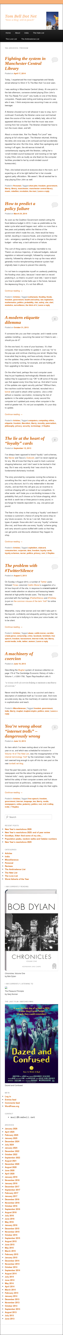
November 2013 (12, 1302)
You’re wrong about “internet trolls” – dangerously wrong (23, 731)
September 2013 (12, 1309)
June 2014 (9, 1280)
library (14, 188)
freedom (42, 185)
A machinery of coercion (19, 656)
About (17, 32)
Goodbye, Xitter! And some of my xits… (24, 835)
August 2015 (11, 1241)
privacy (18, 426)
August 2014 (11, 1273)
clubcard (42, 547)
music (7, 191)
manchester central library (41, 188)
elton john (33, 185)
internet (19, 801)
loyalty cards (46, 550)
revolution (24, 191)
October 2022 (11, 1154)
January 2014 (11, 1296)
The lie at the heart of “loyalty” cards (24, 441)
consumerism (11, 550)
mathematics (10, 302)
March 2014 (10, 1289)
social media (10, 641)
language (28, 801)
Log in (8, 1096)
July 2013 (9, 1315)
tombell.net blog (16, 763)
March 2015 (10, 1250)
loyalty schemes (12, 553)
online (19, 804)
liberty (7, 188)
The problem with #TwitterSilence (21, 568)
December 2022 (12, 1151)
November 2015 (12, 1231)
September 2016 (12, 1209)
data (29, 550)
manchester (23, 188)
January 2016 (11, 1225)
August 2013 (11, 1312)
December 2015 (12, 1228)
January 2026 (11, 1128)
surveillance (19, 305)
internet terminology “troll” (16, 756)
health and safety (32, 299)
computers (33, 420)
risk (36, 302)
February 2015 (11, 1254)
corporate (22, 550)
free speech (33, 798)
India (26, 32)
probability (29, 302)
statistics (9, 305)
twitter (25, 641)
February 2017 (11, 1192)
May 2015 (9, 1247)
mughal (19, 711)
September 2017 (12, 1189)
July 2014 (9, 1276)
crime (30, 635)
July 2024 (9, 1144)
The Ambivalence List (30, 39)
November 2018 (12, 1180)
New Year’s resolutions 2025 (18, 841)
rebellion (15, 191)
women (32, 641)
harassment (25, 638)
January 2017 (11, 1196)
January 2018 (11, 1183)
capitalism (32, 547)
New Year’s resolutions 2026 (18, 829)
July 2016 (9, 1215)
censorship (22, 635)
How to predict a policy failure (20, 206)
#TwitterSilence (36, 597)
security (26, 426)
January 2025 (11, 1138)
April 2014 (9, 1286)
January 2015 (11, 1257)
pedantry (26, 804)
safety (41, 302)
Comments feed (12, 1102)
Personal (17, 185)
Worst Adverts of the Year (17, 879)
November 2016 (12, 1202)
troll (44, 804)
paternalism (51, 423)
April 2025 (9, 1131)
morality (41, 423)
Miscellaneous (19, 708)
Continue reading (13, 290)
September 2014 (12, 1270)
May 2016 (9, 1221)
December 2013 (12, 1299)
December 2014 (12, 1260)
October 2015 (11, 1234)
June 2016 (9, 1218)
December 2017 (12, 1186)
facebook (37, 635)
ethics (51, 420)
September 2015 (12, 1238)
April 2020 (9, 1173)
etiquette (9, 423)
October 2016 (11, 1205)
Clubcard (30, 457)
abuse (30, 633)
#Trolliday (52, 597)
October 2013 (11, 1305)
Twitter (43, 581)
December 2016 (12, 1199)
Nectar (11, 457)
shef (51, 302)
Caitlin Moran (34, 584)
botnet (7, 391)
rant (43, 553)
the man (32, 191)
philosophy (9, 426)
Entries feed (10, 1099)
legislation (48, 299)
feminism (47, 635)
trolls (19, 641)
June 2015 (9, 1244)
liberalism (26, 423)
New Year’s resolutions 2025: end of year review (27, 832)
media (45, 801)
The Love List (11, 39)
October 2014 (11, 1267)
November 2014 (12, 1263)
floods (49, 296)
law (42, 299)
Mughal (21, 669)
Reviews (9, 866)
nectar (23, 553)
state (47, 711)
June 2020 (9, 1170)
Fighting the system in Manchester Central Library (25, 63)
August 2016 (11, 1212)
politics (20, 302)
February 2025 (11, 1134)
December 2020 (12, 1163)
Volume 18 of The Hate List (17, 753)
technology (36, 426)
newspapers (10, 804)
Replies (46, 426)
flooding (42, 296)
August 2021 (11, 1160)
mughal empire (30, 711)
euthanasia (33, 296)
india (7, 711)
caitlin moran (40, 633)
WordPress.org (12, 1106)
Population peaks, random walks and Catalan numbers (31, 838)
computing (43, 420)
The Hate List (38, 32)
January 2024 (11, 1147)
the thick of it (31, 305)
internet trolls (38, 638)
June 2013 (9, 1318)
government (52, 185)
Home (8, 32)
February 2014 (11, 1292)
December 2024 (12, 1141)
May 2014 (9, 1283)
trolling (50, 804)
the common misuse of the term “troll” (30, 601)
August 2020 (11, 1167)
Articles (16, 296)
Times (15, 584)
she (46, 302)
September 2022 (12, 1157)
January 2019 (11, 1176)
